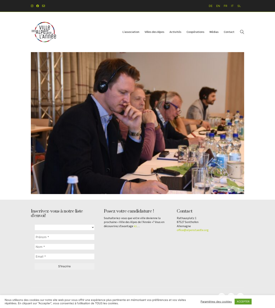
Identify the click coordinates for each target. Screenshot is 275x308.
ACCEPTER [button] (243, 301)
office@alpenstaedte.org (193, 230)
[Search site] (242, 32)
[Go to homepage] (44, 32)
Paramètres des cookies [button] (216, 301)
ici (135, 226)
